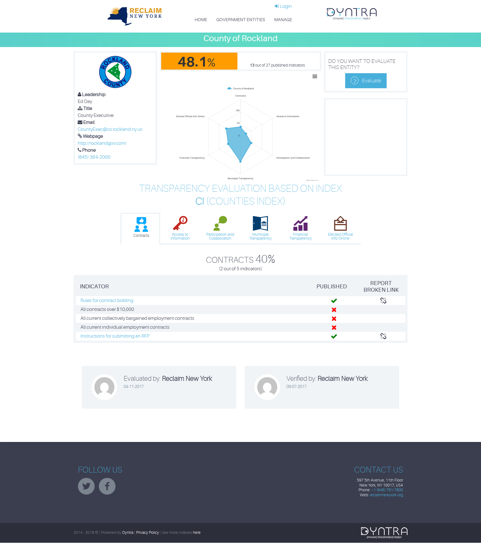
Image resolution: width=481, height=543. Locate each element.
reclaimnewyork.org (386, 495)
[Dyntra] (352, 13)
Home (201, 19)
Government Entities (240, 19)
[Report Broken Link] (383, 300)
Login (285, 6)
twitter (86, 486)
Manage (283, 19)
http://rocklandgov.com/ (102, 143)
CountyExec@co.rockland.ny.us (110, 129)
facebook (107, 486)
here (197, 532)
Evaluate (371, 81)
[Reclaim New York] (135, 16)
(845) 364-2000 (94, 157)
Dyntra (127, 532)
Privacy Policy (147, 532)
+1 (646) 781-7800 (387, 490)
